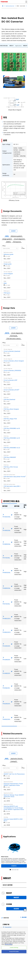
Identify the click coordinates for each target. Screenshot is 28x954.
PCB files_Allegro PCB (10, 418)
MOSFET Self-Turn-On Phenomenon (14, 774)
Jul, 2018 (7, 778)
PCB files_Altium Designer (11, 409)
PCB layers (7, 293)
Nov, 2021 (7, 258)
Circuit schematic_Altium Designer (14, 361)
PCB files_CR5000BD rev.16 (12, 428)
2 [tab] (12, 869)
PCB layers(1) (17, 241)
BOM (5, 283)
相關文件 (11, 45)
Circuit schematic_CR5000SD (12, 370)
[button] (26, 1)
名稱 (3, 245)
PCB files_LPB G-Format (11, 467)
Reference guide (8, 254)
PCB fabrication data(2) (13, 338)
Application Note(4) (16, 758)
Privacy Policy (8, 944)
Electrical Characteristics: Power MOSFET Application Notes (13, 784)
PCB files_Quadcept (9, 399)
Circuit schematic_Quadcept (12, 351)
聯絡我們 (16, 897)
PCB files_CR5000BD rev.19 (12, 438)
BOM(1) (8, 241)
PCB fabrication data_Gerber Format (15, 476)
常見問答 (16, 908)
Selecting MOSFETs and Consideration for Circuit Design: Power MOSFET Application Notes (14, 807)
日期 (22, 248)
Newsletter (8, 927)
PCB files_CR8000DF (10, 457)
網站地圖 (24, 917)
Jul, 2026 (7, 825)
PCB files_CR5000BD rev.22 (12, 447)
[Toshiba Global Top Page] (4, 1)
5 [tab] (17, 869)
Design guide (7, 264)
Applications (18, 45)
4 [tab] (15, 869)
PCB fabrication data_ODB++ (12, 486)
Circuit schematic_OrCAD (11, 390)
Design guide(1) (7, 239)
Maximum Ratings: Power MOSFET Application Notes (14, 795)
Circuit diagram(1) (19, 239)
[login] (25, 910)
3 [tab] (14, 869)
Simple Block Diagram (14, 110)
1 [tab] (10, 869)
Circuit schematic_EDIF (10, 380)
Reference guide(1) (17, 236)
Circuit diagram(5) (17, 333)
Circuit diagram (8, 273)
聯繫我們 (25, 45)
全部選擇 (13, 231)
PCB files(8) (14, 335)
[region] (14, 941)
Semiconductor (10, 6)
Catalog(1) (14, 761)
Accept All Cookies (14, 951)
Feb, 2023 (7, 789)
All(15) (7, 333)
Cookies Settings (14, 947)
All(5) (7, 236)
